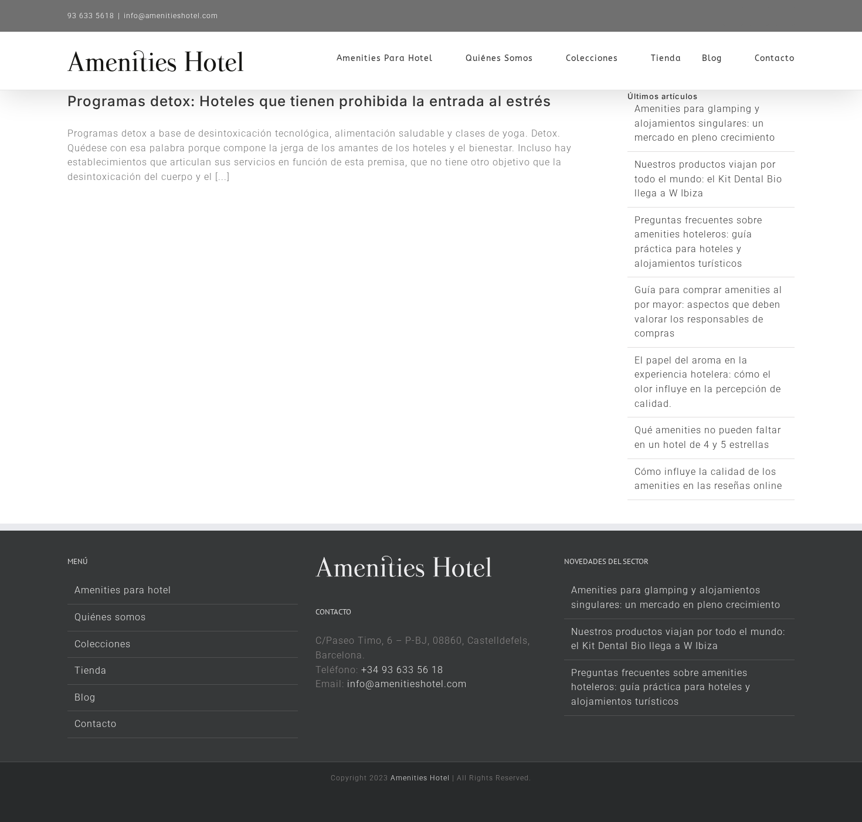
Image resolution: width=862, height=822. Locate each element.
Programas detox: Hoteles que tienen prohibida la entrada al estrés (309, 101)
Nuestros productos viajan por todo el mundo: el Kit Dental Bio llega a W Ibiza (708, 179)
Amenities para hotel (122, 590)
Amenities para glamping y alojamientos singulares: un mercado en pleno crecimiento (704, 123)
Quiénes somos (110, 617)
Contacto (95, 723)
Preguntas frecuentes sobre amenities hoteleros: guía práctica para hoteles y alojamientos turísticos (661, 687)
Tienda (90, 670)
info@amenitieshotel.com (171, 16)
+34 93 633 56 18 (402, 669)
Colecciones (102, 644)
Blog (85, 697)
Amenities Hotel (420, 778)
